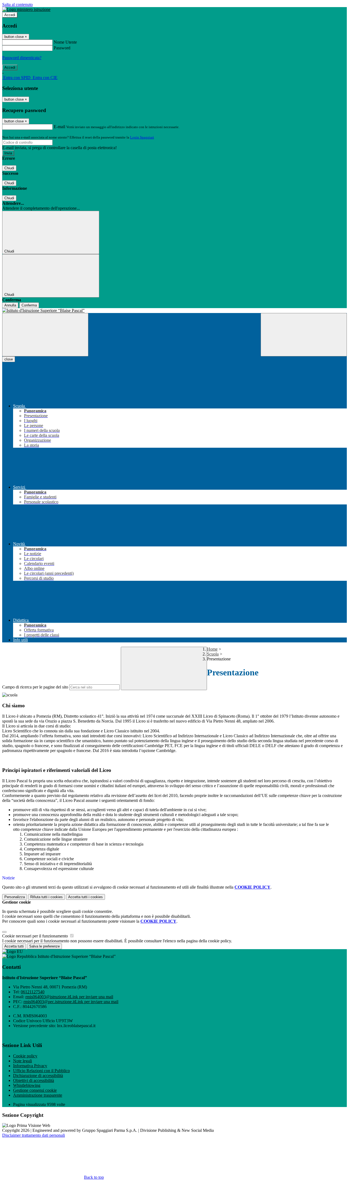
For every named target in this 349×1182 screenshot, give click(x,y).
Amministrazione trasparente (37, 1095)
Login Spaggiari (142, 137)
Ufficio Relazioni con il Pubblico (41, 1070)
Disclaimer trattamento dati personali (33, 1135)
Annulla (10, 305)
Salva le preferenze (44, 946)
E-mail (59, 126)
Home (212, 649)
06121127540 (32, 991)
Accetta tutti (85, 897)
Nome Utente (65, 42)
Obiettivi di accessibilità (33, 1080)
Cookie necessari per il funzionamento (35, 936)
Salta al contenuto (17, 4)
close (8, 359)
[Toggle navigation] (45, 334)
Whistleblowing (26, 1085)
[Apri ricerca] (304, 334)
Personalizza (14, 897)
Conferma (29, 305)
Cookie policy (25, 1056)
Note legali (22, 1060)
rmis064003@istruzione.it (69, 996)
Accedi (9, 15)
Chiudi (9, 168)
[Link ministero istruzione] (26, 9)
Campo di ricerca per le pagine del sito (35, 687)
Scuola (213, 654)
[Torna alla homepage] (174, 310)
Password (62, 48)
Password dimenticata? (21, 57)
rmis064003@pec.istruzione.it (70, 1001)
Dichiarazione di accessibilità (38, 1075)
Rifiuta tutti (46, 897)
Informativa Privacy (30, 1065)
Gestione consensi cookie (35, 1090)
